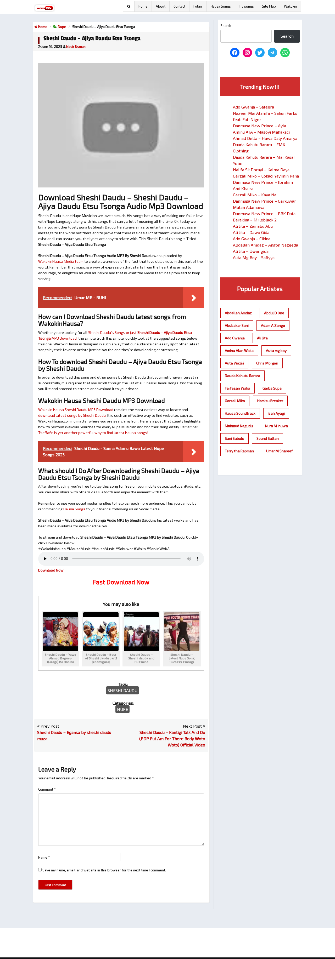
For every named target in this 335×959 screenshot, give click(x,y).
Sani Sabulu (234, 438)
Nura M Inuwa (276, 426)
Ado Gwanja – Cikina (251, 238)
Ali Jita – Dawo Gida (251, 232)
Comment (47, 789)
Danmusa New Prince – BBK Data (264, 213)
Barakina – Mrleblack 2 (255, 219)
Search (225, 26)
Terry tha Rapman (239, 451)
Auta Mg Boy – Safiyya (254, 257)
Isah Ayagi (276, 413)
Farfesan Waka (237, 388)
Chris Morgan (267, 363)
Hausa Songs (221, 6)
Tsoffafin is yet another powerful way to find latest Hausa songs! (93, 432)
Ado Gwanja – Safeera (253, 106)
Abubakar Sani (237, 325)
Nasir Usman (76, 46)
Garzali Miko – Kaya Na (254, 194)
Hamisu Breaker (270, 400)
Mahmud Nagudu (239, 426)
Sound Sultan (267, 438)
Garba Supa (272, 388)
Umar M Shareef (279, 451)
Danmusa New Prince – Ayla (259, 125)
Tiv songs (246, 6)
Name (44, 857)
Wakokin (290, 6)
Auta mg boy (276, 350)
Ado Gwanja (235, 338)
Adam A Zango (273, 325)
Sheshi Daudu (122, 690)
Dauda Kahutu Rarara (242, 375)
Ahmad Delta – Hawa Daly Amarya (265, 138)
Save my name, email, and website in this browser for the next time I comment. (104, 870)
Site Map (269, 6)
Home (143, 6)
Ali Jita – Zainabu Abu (253, 226)
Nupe (62, 27)
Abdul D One (274, 313)
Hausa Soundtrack (240, 413)
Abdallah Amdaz (238, 313)
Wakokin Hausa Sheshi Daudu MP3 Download (75, 409)
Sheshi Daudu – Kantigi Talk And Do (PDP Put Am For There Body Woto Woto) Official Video (172, 738)
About (160, 6)
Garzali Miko (235, 400)
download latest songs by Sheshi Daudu (72, 415)
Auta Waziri (234, 363)
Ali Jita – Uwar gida (251, 251)
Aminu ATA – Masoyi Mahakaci (261, 131)
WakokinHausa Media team (60, 261)
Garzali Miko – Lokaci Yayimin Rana (266, 175)
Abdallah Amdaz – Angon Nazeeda (265, 244)
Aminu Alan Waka (239, 350)
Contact (179, 6)
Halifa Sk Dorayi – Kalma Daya (261, 169)
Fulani (198, 6)
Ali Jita (262, 338)
